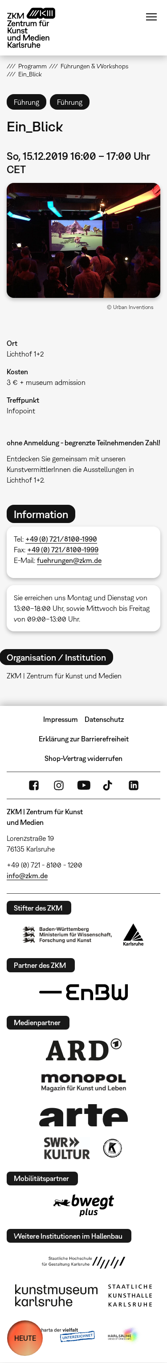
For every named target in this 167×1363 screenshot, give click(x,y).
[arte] (83, 1115)
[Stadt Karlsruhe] (133, 934)
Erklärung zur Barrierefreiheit (84, 739)
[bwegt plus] (83, 1205)
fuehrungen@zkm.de (69, 560)
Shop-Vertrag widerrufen (83, 758)
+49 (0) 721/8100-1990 (61, 539)
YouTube (84, 785)
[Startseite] (38, 27)
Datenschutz (104, 719)
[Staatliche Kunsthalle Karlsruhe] (130, 1295)
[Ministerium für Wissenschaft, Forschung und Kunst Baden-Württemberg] (67, 935)
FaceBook (34, 785)
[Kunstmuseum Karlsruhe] (56, 1295)
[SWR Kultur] (67, 1148)
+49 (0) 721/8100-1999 (62, 550)
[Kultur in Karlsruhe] (112, 1148)
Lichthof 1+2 (25, 354)
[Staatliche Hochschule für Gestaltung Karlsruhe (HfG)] (83, 1262)
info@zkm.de (27, 876)
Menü (151, 17)
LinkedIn (134, 785)
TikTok (109, 785)
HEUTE (25, 1338)
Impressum (60, 719)
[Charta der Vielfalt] (60, 1335)
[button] (83, 240)
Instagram (59, 785)
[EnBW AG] (83, 992)
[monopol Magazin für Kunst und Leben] (83, 1082)
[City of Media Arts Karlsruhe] (124, 1335)
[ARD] (84, 1049)
